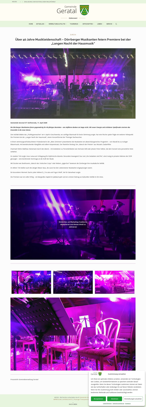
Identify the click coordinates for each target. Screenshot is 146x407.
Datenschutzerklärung (118, 403)
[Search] (116, 24)
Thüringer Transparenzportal (83, 399)
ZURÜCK (73, 35)
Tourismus (74, 24)
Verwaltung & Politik (57, 24)
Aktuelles (40, 24)
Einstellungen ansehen (133, 399)
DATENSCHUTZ (67, 399)
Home (31, 24)
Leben (99, 24)
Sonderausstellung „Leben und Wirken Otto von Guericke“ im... (48, 2)
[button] (20, 1)
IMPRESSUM (57, 399)
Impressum (128, 403)
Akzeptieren (98, 399)
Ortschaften (88, 24)
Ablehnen (114, 399)
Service (109, 24)
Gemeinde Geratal (86, 397)
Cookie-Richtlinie (107, 403)
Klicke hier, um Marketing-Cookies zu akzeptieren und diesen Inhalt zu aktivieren (73, 224)
